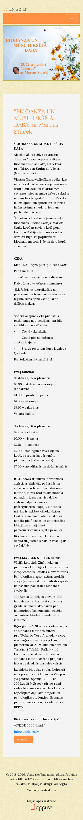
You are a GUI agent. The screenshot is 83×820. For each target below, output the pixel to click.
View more (41, 53)
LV (5, 9)
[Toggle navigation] (71, 18)
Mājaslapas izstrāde (41, 801)
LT (25, 9)
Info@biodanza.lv (26, 732)
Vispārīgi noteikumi (41, 790)
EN (12, 9)
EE (18, 9)
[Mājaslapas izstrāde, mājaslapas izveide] (41, 807)
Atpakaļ (23, 739)
